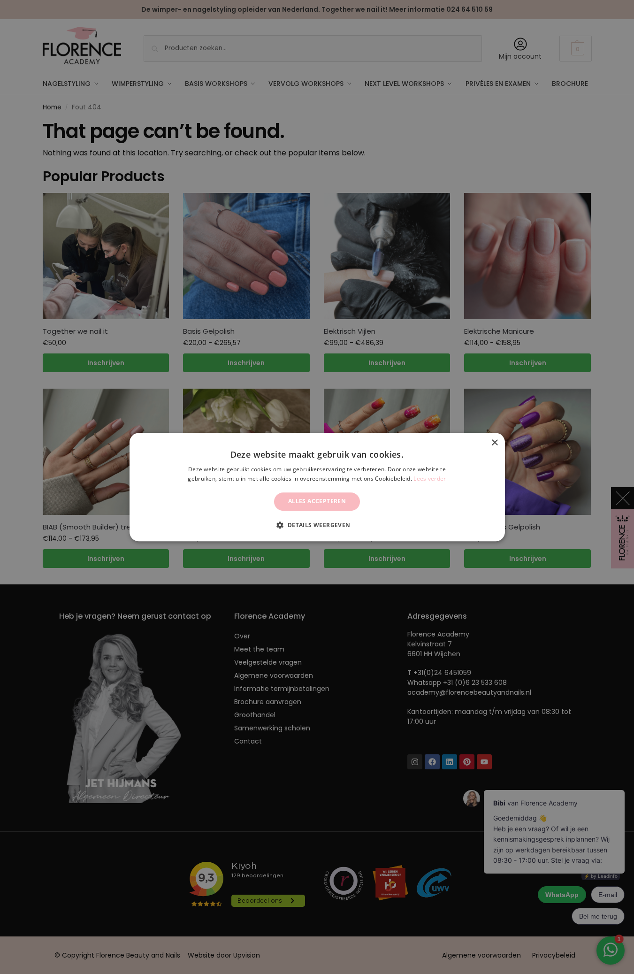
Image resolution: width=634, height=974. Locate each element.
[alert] (317, 487)
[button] (316, 524)
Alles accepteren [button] (317, 502)
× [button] (494, 442)
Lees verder (429, 479)
